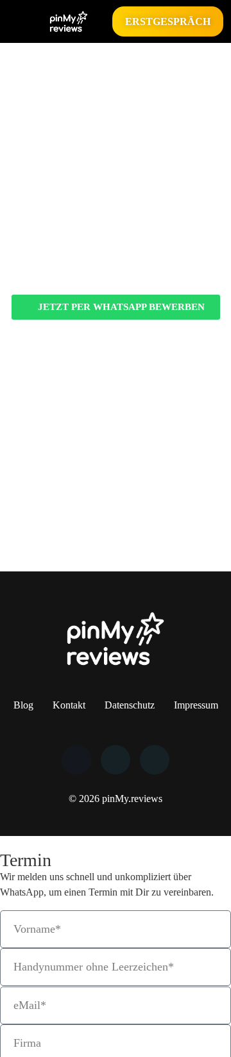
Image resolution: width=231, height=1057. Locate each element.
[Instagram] (154, 759)
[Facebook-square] (76, 759)
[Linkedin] (115, 759)
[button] (17, 21)
